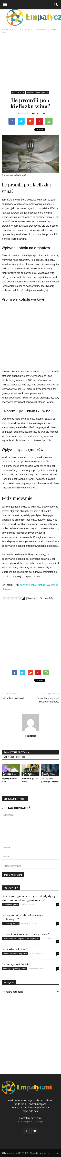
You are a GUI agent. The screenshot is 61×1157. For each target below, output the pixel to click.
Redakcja (30, 735)
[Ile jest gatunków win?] (11, 770)
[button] (56, 4)
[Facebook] (26, 1131)
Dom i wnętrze (18, 92)
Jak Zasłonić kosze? (14, 949)
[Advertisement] (30, 62)
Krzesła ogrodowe (10, 923)
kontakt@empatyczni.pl (30, 1121)
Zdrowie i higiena (10, 904)
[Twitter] (34, 1131)
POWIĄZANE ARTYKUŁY (16, 752)
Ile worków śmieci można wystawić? (25, 934)
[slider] (12, 598)
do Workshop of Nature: (33, 584)
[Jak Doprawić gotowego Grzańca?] (50, 770)
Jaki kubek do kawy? (13, 698)
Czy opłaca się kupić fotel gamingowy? (47, 700)
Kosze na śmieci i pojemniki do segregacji (21, 938)
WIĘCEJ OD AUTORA (14, 757)
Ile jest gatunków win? (16, 964)
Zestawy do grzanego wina (37, 92)
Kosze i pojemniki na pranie (15, 953)
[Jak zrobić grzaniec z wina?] (31, 770)
